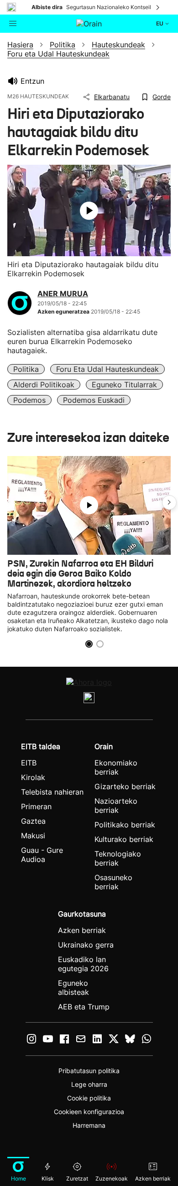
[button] (169, 502)
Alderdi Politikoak (43, 384)
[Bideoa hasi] (89, 211)
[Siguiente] (158, 7)
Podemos (29, 400)
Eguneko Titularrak (124, 384)
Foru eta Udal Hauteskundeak (107, 369)
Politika (26, 369)
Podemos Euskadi (94, 400)
